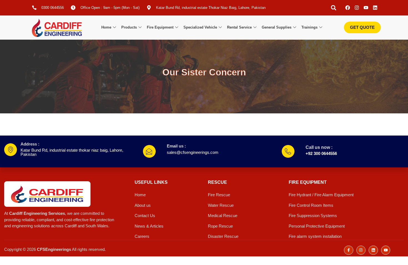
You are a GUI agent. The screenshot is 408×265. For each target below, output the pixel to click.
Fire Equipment (160, 27)
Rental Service (239, 27)
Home (106, 27)
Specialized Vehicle (200, 27)
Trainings (309, 27)
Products (129, 27)
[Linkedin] (375, 7)
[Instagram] (356, 7)
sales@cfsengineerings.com (192, 152)
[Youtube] (366, 7)
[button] (333, 7)
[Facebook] (347, 7)
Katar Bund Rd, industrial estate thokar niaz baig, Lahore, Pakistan (72, 152)
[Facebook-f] (348, 250)
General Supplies (276, 27)
